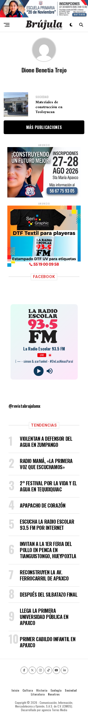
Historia (41, 690)
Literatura (37, 694)
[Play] (38, 371)
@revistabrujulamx (24, 406)
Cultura (27, 690)
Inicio (15, 690)
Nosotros (54, 694)
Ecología (56, 690)
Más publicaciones (44, 127)
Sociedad (71, 690)
